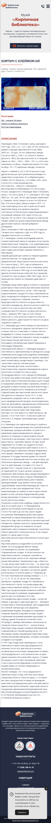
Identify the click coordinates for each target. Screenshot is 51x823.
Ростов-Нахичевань (11, 127)
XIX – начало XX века (11, 120)
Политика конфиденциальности (25, 820)
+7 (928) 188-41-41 (25, 767)
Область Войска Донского (14, 123)
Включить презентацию (27, 46)
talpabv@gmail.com (25, 771)
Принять (22, 812)
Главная (25, 784)
